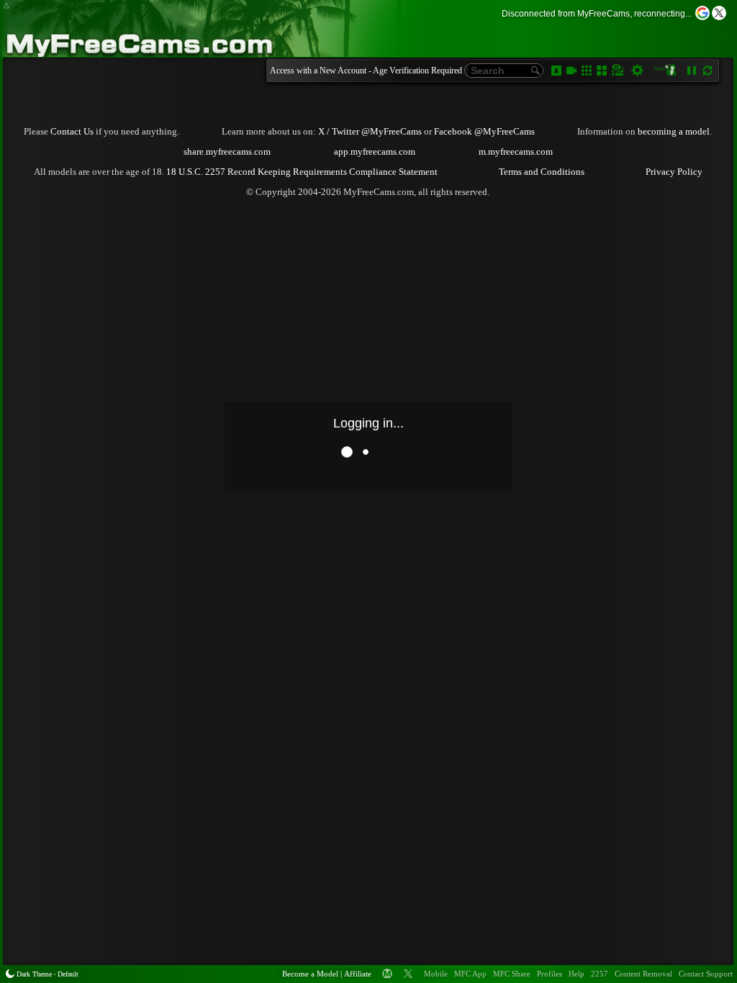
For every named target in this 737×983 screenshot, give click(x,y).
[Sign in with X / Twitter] (719, 13)
